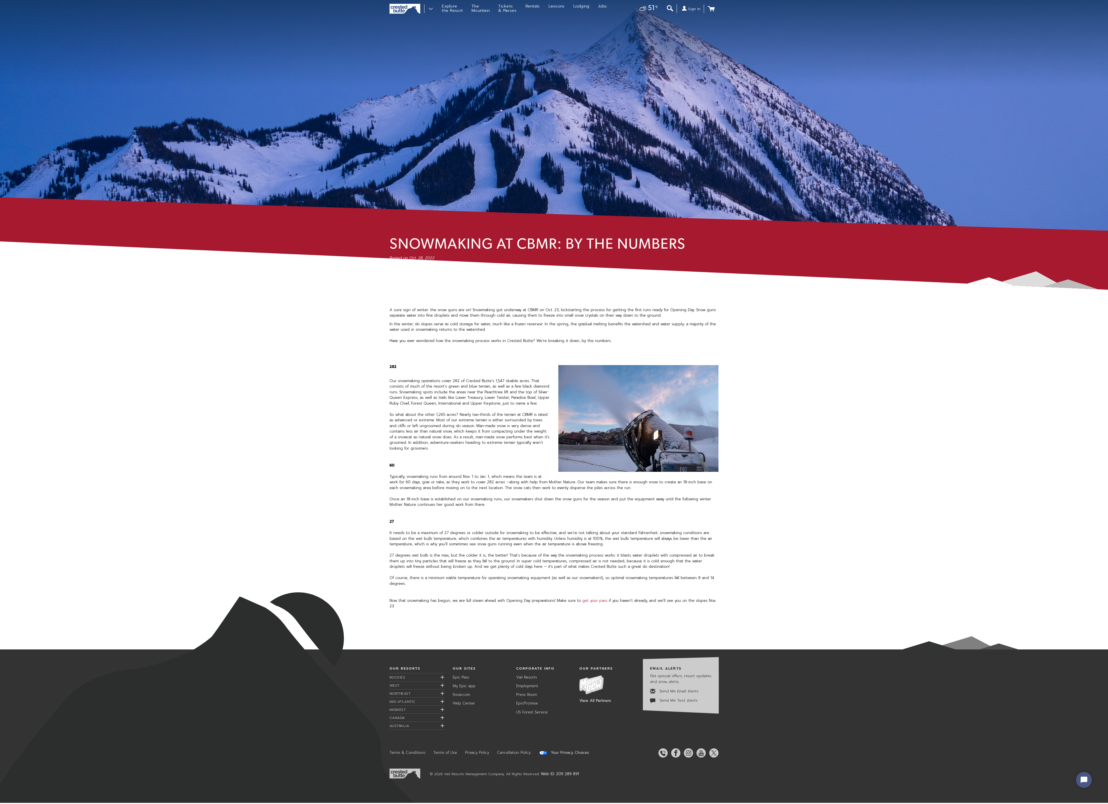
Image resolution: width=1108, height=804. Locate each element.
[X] (712, 753)
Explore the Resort (452, 8)
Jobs (602, 6)
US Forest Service (532, 712)
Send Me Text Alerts (677, 700)
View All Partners (595, 700)
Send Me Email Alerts (678, 691)
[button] (647, 8)
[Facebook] (674, 753)
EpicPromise (527, 703)
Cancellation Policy (514, 752)
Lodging (581, 6)
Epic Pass (461, 677)
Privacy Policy (477, 752)
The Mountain (480, 8)
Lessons (557, 6)
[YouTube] (700, 753)
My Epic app (464, 686)
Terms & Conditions (407, 752)
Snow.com (461, 694)
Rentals (532, 6)
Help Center (464, 703)
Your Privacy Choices (569, 752)
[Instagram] (687, 753)
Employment (527, 686)
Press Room (526, 694)
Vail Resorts (526, 677)
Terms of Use (445, 752)
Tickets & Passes (507, 8)
